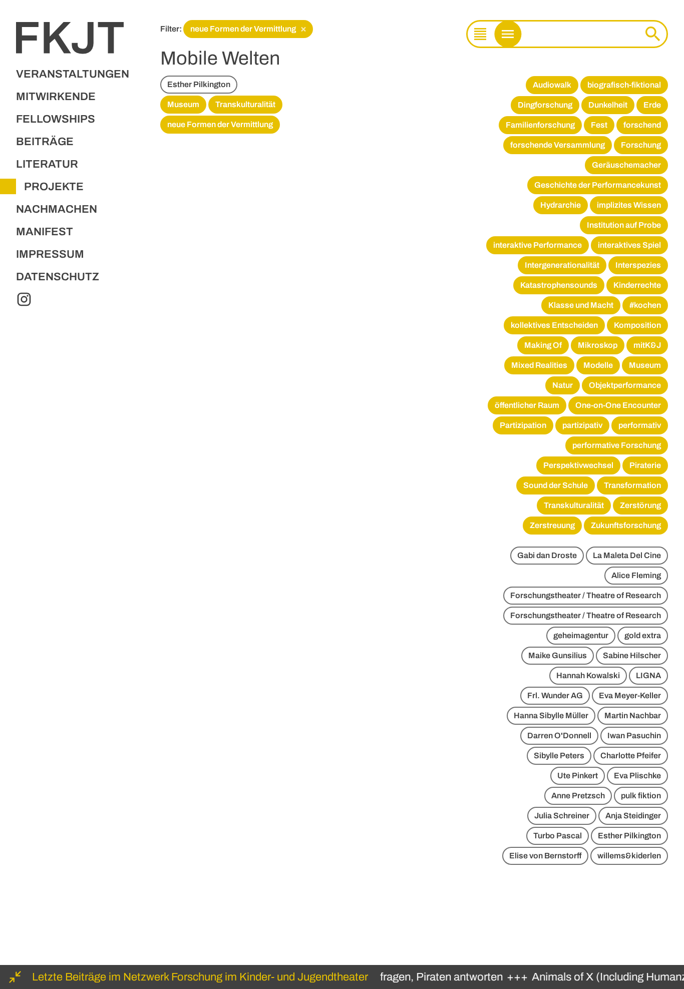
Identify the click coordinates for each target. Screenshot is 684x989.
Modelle (598, 365)
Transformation (632, 485)
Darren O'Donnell (559, 735)
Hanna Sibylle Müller (551, 715)
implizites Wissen (629, 205)
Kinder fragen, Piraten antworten (417, 977)
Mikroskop (597, 345)
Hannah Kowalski (588, 675)
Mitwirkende (56, 97)
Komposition (637, 325)
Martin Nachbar (632, 715)
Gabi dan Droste (547, 555)
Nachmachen (56, 209)
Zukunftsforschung (626, 525)
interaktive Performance (537, 245)
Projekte (54, 187)
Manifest (44, 232)
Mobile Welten (220, 58)
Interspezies (638, 265)
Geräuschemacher (626, 165)
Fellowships (55, 119)
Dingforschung (545, 105)
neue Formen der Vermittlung (248, 29)
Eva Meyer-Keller (630, 695)
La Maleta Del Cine (627, 555)
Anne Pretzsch (578, 795)
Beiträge (45, 142)
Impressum (50, 254)
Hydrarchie (560, 205)
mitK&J (647, 345)
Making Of (543, 345)
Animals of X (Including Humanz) (604, 977)
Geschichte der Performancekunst (597, 185)
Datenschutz (57, 277)
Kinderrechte (637, 285)
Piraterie (645, 465)
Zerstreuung (552, 525)
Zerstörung (640, 505)
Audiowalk (552, 85)
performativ (639, 425)
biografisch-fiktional (624, 85)
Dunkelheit (607, 105)
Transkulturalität (245, 104)
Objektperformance (625, 385)
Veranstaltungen (72, 74)
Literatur (47, 164)
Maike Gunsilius (557, 655)
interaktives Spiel (629, 245)
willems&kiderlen (629, 855)
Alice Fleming (636, 575)
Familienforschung (540, 125)
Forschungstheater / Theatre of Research (585, 595)
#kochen (645, 305)
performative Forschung (616, 445)
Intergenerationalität (562, 265)
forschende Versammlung (557, 145)
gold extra (642, 635)
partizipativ (582, 425)
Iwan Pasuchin (634, 735)
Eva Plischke (637, 775)
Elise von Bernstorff (545, 855)
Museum (183, 104)
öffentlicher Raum (527, 405)
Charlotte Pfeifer (630, 755)
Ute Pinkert (577, 775)
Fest (599, 125)
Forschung (641, 145)
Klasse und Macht (580, 305)
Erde (652, 105)
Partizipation (523, 425)
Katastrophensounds (558, 285)
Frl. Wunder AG (555, 695)
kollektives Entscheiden (554, 325)
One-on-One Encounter (618, 405)
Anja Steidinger (633, 815)
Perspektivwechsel (578, 465)
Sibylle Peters (559, 755)
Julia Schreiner (561, 815)
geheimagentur (580, 635)
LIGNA (648, 675)
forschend (642, 125)
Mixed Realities (539, 365)
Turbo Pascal (557, 835)
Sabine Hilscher (632, 655)
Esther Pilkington (198, 84)
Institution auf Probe (624, 225)
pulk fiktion (641, 795)
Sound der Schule (555, 485)
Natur (562, 385)
